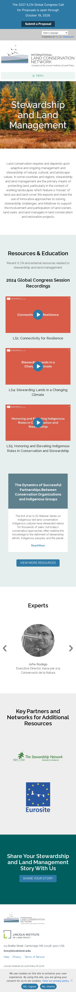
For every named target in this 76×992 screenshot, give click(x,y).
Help (6, 956)
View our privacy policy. (56, 980)
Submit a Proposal (38, 24)
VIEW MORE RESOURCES (38, 563)
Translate (68, 37)
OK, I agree (29, 986)
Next (71, 648)
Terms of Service (34, 956)
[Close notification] (70, 14)
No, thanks (48, 986)
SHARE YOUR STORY (38, 878)
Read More (38, 545)
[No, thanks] (71, 980)
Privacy (17, 956)
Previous (5, 648)
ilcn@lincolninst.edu (17, 950)
